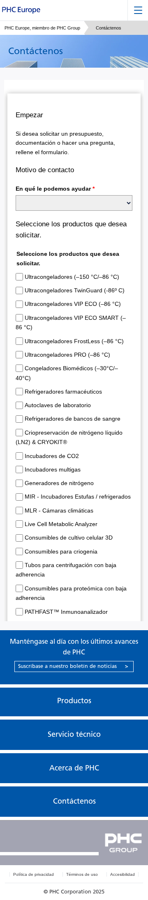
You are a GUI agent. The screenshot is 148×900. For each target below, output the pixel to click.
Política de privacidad (33, 874)
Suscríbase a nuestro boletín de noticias (73, 666)
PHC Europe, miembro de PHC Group (42, 27)
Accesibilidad (122, 874)
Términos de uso (82, 874)
